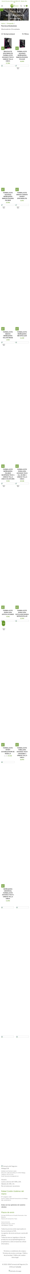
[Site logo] (14, 6)
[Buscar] (21, 6)
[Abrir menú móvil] (2, 6)
